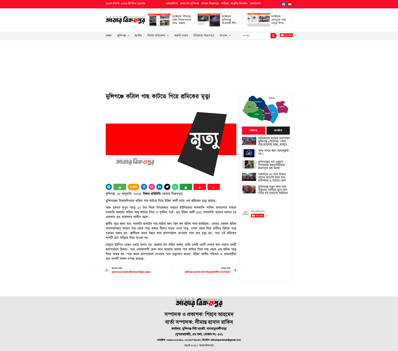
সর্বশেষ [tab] (253, 130)
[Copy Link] (186, 187)
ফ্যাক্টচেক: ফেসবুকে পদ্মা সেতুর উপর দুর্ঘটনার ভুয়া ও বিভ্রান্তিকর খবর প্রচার (279, 25)
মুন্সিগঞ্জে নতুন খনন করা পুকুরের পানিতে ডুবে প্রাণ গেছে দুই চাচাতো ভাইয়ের (273, 190)
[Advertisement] (199, 63)
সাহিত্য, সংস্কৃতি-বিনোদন (234, 3)
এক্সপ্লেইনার (172, 3)
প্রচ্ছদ (109, 35)
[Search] (273, 36)
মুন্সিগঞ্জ (121, 35)
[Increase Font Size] (200, 187)
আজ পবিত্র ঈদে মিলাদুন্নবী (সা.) (273, 152)
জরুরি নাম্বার (181, 35)
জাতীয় (138, 35)
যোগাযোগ (255, 3)
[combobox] (254, 36)
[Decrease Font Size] (214, 187)
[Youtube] (289, 4)
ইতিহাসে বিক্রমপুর (204, 35)
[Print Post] (109, 187)
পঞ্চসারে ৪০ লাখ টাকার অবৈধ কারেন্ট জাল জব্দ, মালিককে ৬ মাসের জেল (272, 177)
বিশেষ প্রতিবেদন (156, 35)
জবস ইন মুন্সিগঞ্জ (189, 3)
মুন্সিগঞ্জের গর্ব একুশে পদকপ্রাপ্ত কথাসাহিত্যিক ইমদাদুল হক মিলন (271, 165)
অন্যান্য (223, 35)
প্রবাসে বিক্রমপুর (210, 3)
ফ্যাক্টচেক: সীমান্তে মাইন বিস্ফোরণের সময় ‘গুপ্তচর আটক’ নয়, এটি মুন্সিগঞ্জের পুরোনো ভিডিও (181, 25)
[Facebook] (283, 4)
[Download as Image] (119, 187)
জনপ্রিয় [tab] (278, 130)
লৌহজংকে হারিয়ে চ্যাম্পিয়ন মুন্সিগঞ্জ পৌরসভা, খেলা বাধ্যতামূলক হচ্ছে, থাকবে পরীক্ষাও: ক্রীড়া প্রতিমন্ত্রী (274, 141)
